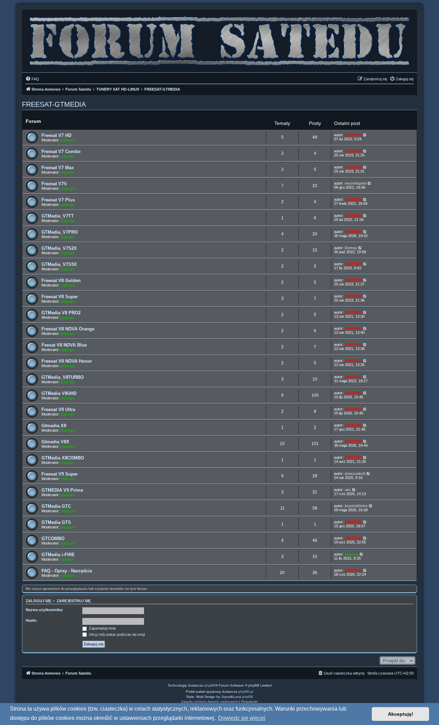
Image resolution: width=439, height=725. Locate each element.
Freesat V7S (54, 183)
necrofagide (355, 183)
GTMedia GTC (56, 506)
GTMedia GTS (56, 522)
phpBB (209, 685)
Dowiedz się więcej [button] (241, 718)
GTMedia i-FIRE (58, 554)
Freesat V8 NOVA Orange (67, 328)
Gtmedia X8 (53, 425)
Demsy (351, 248)
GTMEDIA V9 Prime (62, 490)
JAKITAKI (353, 135)
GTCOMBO (52, 538)
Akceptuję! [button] (400, 714)
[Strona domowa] (219, 39)
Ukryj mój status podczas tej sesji (116, 634)
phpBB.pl (245, 691)
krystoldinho (356, 506)
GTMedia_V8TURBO (62, 377)
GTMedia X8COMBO (62, 457)
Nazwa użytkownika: (44, 610)
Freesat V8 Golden (61, 280)
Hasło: (31, 620)
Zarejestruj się (74, 601)
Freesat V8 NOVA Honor (66, 361)
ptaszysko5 (355, 473)
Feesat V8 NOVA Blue (64, 345)
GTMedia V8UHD (58, 393)
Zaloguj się (38, 601)
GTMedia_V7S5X (59, 264)
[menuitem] (32, 79)
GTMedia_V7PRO (59, 232)
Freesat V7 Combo (61, 151)
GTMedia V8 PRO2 (61, 312)
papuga (67, 140)
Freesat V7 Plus (58, 199)
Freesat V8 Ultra (58, 409)
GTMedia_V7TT (57, 216)
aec (348, 490)
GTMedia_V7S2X (59, 248)
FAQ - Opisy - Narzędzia (66, 570)
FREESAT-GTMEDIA (54, 104)
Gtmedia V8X (55, 441)
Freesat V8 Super (59, 296)
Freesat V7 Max (57, 167)
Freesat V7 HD (56, 135)
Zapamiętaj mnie (102, 628)
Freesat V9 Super (59, 474)
